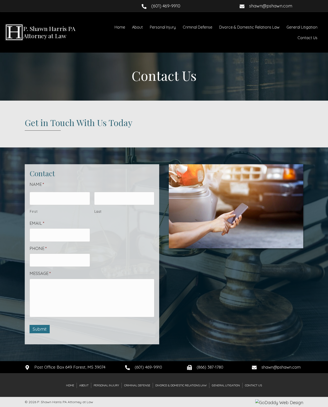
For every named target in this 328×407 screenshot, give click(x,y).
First (33, 211)
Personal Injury (163, 27)
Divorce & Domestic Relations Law (249, 27)
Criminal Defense (197, 27)
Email (37, 223)
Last (98, 211)
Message (40, 273)
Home (120, 27)
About (137, 27)
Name (37, 184)
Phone (38, 248)
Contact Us (307, 37)
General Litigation (301, 27)
